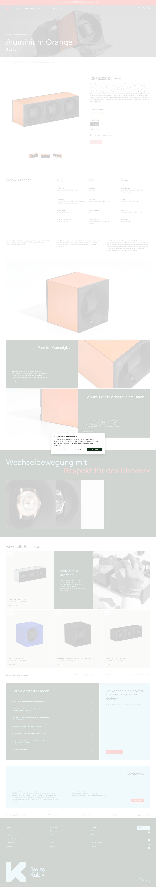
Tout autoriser (94, 449)
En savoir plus (57, 445)
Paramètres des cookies (61, 449)
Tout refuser (78, 449)
